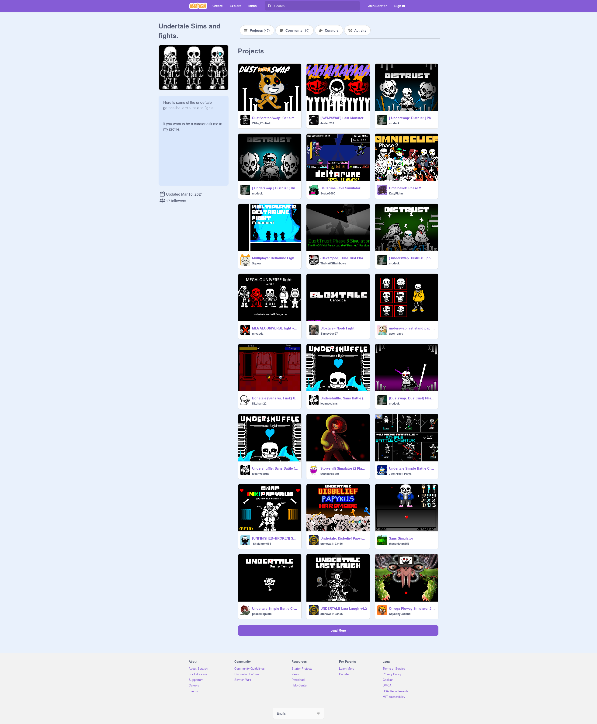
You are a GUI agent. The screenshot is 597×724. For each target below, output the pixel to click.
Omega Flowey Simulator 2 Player (412, 608)
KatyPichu (396, 193)
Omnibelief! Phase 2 (405, 188)
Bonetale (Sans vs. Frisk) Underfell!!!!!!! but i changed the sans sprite (275, 398)
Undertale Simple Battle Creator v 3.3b (275, 608)
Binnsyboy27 (329, 333)
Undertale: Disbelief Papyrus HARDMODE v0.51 (343, 538)
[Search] (269, 5)
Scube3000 (327, 193)
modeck (394, 123)
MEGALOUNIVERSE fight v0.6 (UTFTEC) (275, 328)
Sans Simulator (401, 538)
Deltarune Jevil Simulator (340, 188)
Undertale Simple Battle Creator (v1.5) (412, 468)
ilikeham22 (259, 403)
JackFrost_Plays (400, 473)
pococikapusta (262, 614)
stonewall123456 (331, 543)
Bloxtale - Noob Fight (337, 328)
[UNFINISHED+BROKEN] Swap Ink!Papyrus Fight (275, 538)
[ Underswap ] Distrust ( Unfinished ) (275, 188)
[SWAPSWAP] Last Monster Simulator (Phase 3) (343, 117)
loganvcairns (329, 403)
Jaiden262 (327, 123)
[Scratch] (198, 6)
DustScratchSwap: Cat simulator (275, 117)
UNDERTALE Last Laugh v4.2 (343, 608)
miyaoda (258, 333)
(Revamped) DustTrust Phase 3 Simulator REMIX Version (343, 258)
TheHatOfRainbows (333, 263)
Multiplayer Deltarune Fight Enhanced (275, 258)
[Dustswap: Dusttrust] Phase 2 (412, 398)
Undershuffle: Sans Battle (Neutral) (275, 468)
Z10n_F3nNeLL (262, 123)
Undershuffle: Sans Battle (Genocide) (343, 398)
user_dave (396, 333)
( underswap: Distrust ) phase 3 (412, 258)
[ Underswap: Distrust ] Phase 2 (412, 117)
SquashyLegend (399, 614)
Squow (256, 263)
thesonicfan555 (399, 543)
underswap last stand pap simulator (412, 328)
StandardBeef (329, 473)
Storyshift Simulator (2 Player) (343, 468)
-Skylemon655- (262, 543)
